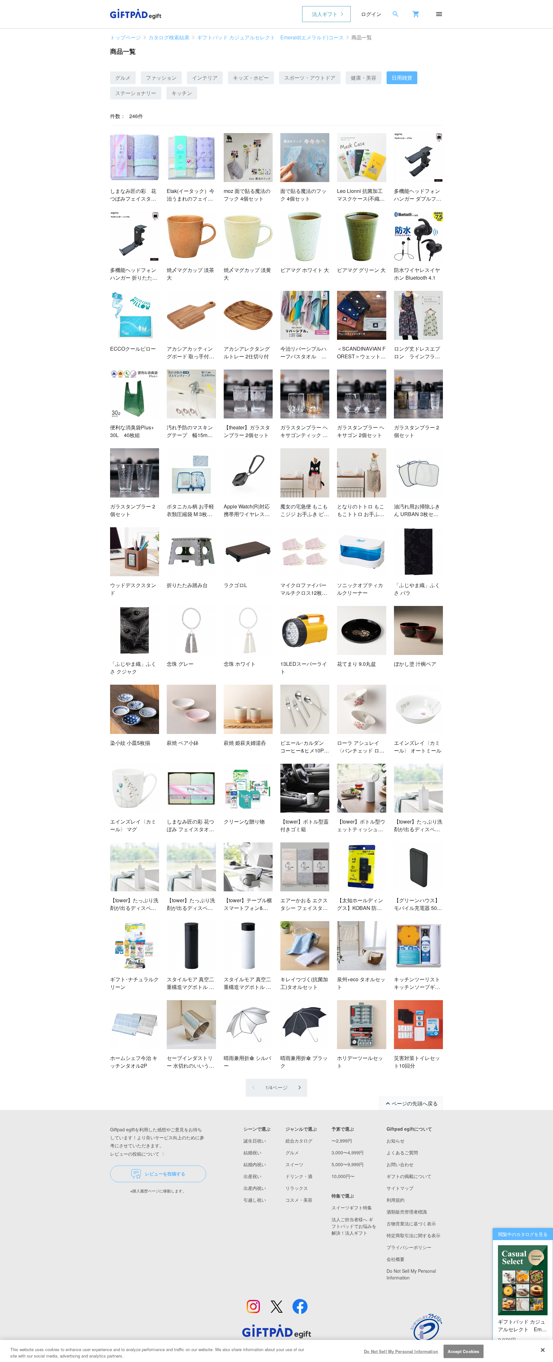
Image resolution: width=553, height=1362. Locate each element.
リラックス (296, 1188)
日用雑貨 (402, 77)
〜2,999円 (342, 1140)
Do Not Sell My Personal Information (401, 1351)
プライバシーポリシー (409, 1247)
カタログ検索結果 (168, 37)
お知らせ (396, 1140)
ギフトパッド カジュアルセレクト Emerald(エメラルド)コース (270, 37)
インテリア (205, 77)
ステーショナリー (135, 93)
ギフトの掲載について (409, 1176)
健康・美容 (363, 77)
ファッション (161, 77)
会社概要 (396, 1259)
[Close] (543, 1350)
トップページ (125, 37)
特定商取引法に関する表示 (413, 1235)
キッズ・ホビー (251, 77)
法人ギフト (325, 14)
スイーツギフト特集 (352, 1207)
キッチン (182, 93)
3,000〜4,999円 (348, 1152)
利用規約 (396, 1200)
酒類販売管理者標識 (407, 1211)
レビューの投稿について (134, 1154)
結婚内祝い (255, 1164)
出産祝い (252, 1176)
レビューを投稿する (165, 1173)
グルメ (123, 77)
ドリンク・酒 (298, 1176)
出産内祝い (255, 1188)
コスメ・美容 (298, 1200)
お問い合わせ (400, 1164)
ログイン (371, 14)
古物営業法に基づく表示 (411, 1223)
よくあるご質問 (402, 1152)
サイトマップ (400, 1188)
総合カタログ (298, 1140)
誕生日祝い (255, 1140)
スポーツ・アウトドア (309, 77)
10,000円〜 (343, 1176)
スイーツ (294, 1164)
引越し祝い (255, 1200)
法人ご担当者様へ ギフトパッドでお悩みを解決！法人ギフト (354, 1226)
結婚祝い (252, 1152)
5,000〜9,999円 (348, 1164)
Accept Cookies (463, 1351)
